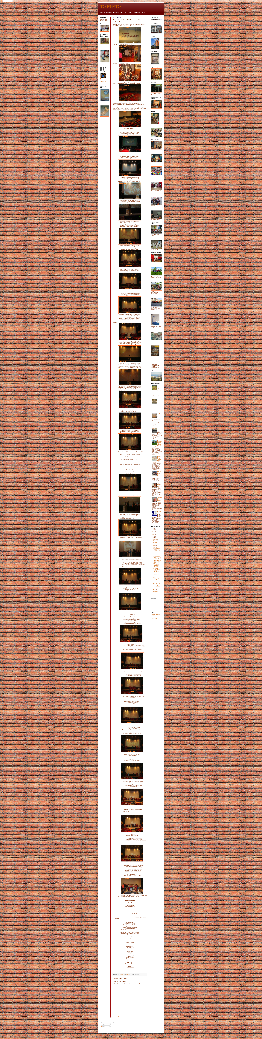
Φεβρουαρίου (155, 591)
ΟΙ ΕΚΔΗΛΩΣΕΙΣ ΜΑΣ (156, 360)
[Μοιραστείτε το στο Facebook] (137, 974)
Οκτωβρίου (155, 542)
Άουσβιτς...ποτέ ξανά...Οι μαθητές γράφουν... (159, 415)
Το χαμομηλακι (154, 618)
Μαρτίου (154, 589)
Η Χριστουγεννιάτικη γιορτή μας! (159, 430)
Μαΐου (154, 547)
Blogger (134, 1030)
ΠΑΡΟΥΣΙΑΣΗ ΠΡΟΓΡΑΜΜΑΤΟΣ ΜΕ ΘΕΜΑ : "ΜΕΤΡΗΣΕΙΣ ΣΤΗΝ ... (157, 570)
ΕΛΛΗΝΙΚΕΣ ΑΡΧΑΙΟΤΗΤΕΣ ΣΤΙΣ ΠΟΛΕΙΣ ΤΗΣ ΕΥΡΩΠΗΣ (157, 554)
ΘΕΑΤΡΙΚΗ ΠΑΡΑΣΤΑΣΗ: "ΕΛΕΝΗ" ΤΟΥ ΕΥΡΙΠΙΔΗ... (156, 565)
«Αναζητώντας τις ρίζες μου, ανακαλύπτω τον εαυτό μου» (157, 561)
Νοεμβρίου (155, 540)
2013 (153, 537)
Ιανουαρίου (155, 592)
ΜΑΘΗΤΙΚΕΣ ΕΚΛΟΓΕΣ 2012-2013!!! (159, 473)
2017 (153, 531)
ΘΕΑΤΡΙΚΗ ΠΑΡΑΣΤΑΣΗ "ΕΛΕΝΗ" (156, 578)
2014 (153, 536)
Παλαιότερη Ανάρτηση (142, 1014)
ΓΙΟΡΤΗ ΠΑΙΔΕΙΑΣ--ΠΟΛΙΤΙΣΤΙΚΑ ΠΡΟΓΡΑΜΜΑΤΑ (156, 549)
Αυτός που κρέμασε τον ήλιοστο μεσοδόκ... (157, 586)
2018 (153, 529)
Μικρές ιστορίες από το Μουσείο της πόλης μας (159, 401)
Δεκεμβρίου (155, 539)
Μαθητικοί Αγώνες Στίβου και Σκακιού (157, 581)
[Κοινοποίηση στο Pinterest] (138, 974)
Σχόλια (103, 1026)
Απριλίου (155, 588)
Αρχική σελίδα (129, 1014)
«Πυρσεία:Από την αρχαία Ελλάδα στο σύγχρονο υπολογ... (157, 557)
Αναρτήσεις (104, 1024)
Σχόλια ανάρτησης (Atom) (122, 1016)
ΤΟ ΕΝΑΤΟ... (112, 6)
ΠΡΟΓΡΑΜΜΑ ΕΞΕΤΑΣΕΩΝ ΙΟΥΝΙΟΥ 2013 (156, 574)
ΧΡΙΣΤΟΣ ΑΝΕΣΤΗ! (156, 583)
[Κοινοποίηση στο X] (135, 974)
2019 (153, 528)
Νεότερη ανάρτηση (116, 1014)
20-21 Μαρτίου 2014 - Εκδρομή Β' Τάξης (159, 485)
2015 (153, 534)
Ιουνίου (154, 545)
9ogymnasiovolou (105, 79)
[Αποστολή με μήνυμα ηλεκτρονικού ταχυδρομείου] (133, 974)
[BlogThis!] (134, 974)
